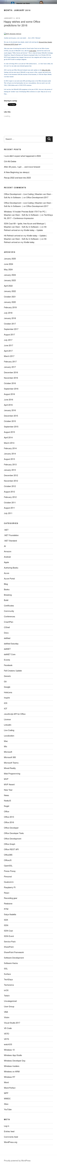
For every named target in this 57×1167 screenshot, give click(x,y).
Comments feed (11, 1136)
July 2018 (8, 312)
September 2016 (11, 388)
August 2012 (9, 491)
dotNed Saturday (11, 643)
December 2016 (11, 372)
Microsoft (8, 751)
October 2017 (10, 323)
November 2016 (11, 377)
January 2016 (10, 410)
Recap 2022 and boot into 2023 (17, 177)
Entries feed (9, 1131)
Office (6, 811)
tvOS (6, 990)
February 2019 (10, 307)
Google (7, 686)
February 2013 (10, 464)
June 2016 (8, 399)
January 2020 (10, 302)
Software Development (14, 957)
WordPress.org (10, 1142)
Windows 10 (9, 1049)
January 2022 (10, 291)
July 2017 (8, 339)
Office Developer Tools (14, 833)
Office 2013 (9, 816)
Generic (7, 676)
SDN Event (9, 936)
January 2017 (10, 367)
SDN (6, 925)
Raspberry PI (10, 887)
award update (32, 50)
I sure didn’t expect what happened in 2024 (22, 155)
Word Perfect (9, 1087)
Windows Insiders (11, 1066)
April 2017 (8, 350)
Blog (6, 584)
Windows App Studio (13, 1055)
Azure (6, 573)
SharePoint (9, 946)
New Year (8, 789)
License (7, 719)
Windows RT (9, 1076)
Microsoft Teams (11, 762)
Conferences (9, 616)
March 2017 (9, 356)
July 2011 (8, 513)
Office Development (12, 838)
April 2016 (8, 404)
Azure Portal (9, 578)
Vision (6, 1017)
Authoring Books (11, 567)
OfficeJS (8, 860)
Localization (9, 735)
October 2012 (10, 486)
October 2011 (10, 502)
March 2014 (9, 442)
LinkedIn (7, 724)
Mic (5, 746)
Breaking (8, 594)
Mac (6, 741)
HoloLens (8, 692)
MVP (6, 779)
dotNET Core (9, 654)
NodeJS (7, 800)
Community (9, 611)
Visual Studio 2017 (12, 1022)
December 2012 (11, 475)
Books (7, 589)
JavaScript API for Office (14, 713)
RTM (6, 908)
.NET (6, 529)
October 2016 (10, 383)
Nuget (6, 806)
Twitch (7, 995)
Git (5, 681)
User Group (9, 1006)
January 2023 (10, 280)
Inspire (7, 697)
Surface (7, 974)
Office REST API (11, 849)
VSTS (6, 1039)
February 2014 (10, 448)
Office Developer (11, 827)
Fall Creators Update (13, 670)
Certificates (9, 605)
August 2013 (9, 459)
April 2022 (8, 285)
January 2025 (10, 258)
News (6, 795)
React (6, 892)
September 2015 (11, 426)
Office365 (8, 854)
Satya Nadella (10, 914)
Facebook (8, 665)
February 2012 (10, 497)
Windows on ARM (12, 1071)
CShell (7, 627)
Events (7, 659)
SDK (6, 919)
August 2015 (9, 432)
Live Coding (9, 730)
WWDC (7, 1098)
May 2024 (8, 269)
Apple (6, 562)
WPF (6, 1093)
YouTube (8, 1109)
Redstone (8, 903)
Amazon (7, 551)
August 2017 (9, 334)
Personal (8, 876)
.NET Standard (10, 540)
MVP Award (9, 784)
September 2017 (11, 329)
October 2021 (10, 296)
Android (7, 556)
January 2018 (10, 318)
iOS (5, 703)
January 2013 (10, 469)
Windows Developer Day (14, 1060)
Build (6, 600)
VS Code (8, 1028)
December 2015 (11, 415)
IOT (5, 708)
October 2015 (10, 421)
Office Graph (9, 844)
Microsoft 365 (10, 757)
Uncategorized (10, 1001)
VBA (6, 1011)
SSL (6, 968)
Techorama (9, 984)
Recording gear (10, 898)
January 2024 (10, 274)
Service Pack (10, 941)
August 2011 (9, 507)
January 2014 (10, 453)
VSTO (6, 1033)
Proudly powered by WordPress (17, 1160)
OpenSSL (8, 865)
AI (5, 546)
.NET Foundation (11, 535)
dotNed (7, 638)
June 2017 (8, 345)
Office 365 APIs (46, 70)
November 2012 (11, 480)
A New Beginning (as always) (16, 172)
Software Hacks (11, 963)
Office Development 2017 (37, 197)
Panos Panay (10, 871)
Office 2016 (9, 822)
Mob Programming (12, 773)
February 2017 (10, 361)
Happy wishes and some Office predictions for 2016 (22, 23)
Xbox (6, 1103)
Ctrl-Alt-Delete (10, 161)
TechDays (8, 979)
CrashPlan (8, 621)
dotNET (7, 648)
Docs (6, 632)
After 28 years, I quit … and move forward (22, 166)
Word (6, 1082)
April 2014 (8, 437)
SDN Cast (8, 930)
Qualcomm (9, 881)
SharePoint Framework (14, 952)
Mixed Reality (10, 768)
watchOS (8, 1044)
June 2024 (8, 264)
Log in (6, 1125)
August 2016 (9, 394)
